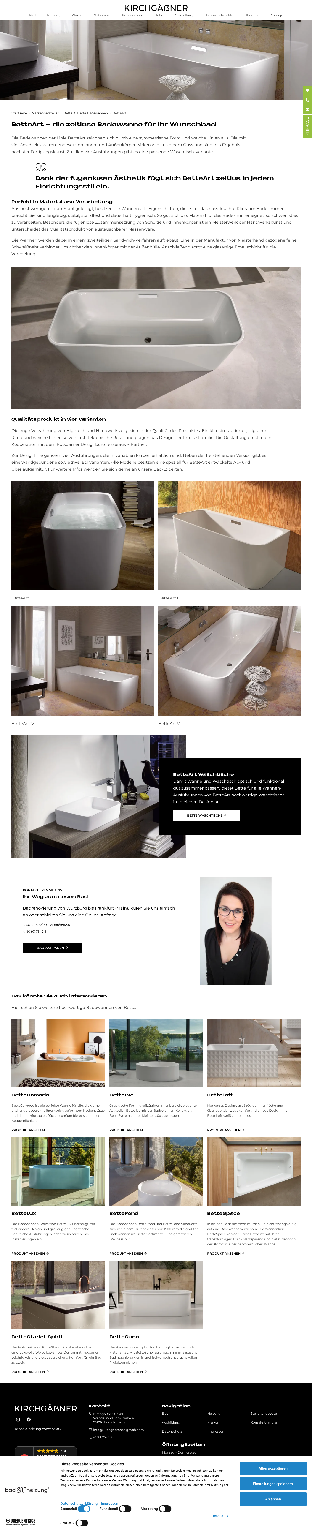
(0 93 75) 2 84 (37, 931)
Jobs (159, 15)
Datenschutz (172, 1431)
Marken (213, 1422)
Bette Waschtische (204, 815)
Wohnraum (102, 15)
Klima (76, 15)
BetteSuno (124, 1337)
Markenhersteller (45, 113)
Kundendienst (133, 15)
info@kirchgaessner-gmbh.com (118, 1430)
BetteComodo (30, 1095)
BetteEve (121, 1095)
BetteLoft (220, 1095)
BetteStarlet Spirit (37, 1337)
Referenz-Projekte (219, 15)
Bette (67, 113)
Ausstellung (183, 15)
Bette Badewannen (92, 113)
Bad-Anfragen (50, 948)
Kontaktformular (264, 1422)
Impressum (216, 1431)
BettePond (124, 1214)
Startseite (19, 113)
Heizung (53, 15)
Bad (32, 15)
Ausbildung (171, 1422)
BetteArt (120, 113)
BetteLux (23, 1214)
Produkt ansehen (28, 1130)
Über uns (252, 15)
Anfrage (276, 15)
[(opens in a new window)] (18, 1419)
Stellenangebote (264, 1413)
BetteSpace (223, 1214)
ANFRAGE (307, 126)
